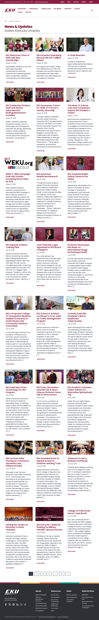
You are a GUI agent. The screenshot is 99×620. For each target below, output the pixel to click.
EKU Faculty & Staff (41, 606)
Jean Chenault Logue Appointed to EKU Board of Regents (49, 247)
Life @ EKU (57, 9)
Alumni (77, 9)
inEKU (91, 2)
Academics (22, 9)
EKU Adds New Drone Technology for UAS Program (16, 390)
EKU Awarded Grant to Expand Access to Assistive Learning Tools (49, 461)
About (20, 12)
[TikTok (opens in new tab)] (25, 604)
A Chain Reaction (76, 55)
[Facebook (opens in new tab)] (6, 604)
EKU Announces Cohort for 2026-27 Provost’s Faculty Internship (48, 108)
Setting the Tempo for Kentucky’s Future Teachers (17, 527)
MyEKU (84, 2)
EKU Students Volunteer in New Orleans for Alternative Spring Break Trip (80, 391)
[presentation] (19, 45)
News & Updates (72, 595)
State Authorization (41, 608)
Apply (62, 2)
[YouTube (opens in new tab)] (21, 604)
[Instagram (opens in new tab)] (13, 604)
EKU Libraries (55, 595)
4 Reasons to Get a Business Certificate (78, 459)
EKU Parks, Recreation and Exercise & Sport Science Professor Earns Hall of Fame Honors (49, 391)
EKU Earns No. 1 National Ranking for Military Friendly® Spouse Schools (49, 527)
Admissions (33, 9)
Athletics (67, 9)
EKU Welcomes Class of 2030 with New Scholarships (17, 57)
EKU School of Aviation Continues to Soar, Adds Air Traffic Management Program (49, 317)
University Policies (41, 603)
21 (61, 574)
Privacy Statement (63, 617)
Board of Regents (41, 595)
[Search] (92, 10)
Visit (68, 2)
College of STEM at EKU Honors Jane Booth (79, 512)
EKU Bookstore (55, 597)
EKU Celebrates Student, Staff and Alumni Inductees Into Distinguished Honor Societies (18, 110)
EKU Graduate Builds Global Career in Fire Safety (78, 176)
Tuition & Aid (46, 9)
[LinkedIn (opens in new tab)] (17, 604)
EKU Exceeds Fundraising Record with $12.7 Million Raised (49, 57)
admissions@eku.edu (41, 2)
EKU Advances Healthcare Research (47, 175)
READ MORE (10, 82)
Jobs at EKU (54, 608)
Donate (76, 2)
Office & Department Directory (39, 599)
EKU (6, 21)
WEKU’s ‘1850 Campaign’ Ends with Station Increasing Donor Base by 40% (18, 178)
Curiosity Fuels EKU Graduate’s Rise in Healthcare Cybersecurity (77, 317)
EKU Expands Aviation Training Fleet (16, 246)
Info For (28, 12)
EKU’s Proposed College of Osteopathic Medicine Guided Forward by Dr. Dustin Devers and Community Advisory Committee (18, 319)
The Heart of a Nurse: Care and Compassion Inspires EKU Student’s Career (79, 109)
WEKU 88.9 (85, 595)
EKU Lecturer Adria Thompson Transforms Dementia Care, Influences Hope (17, 462)
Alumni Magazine (72, 597)
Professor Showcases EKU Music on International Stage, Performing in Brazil (78, 248)
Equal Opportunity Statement (47, 617)
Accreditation (40, 611)
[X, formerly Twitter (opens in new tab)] (10, 604)
